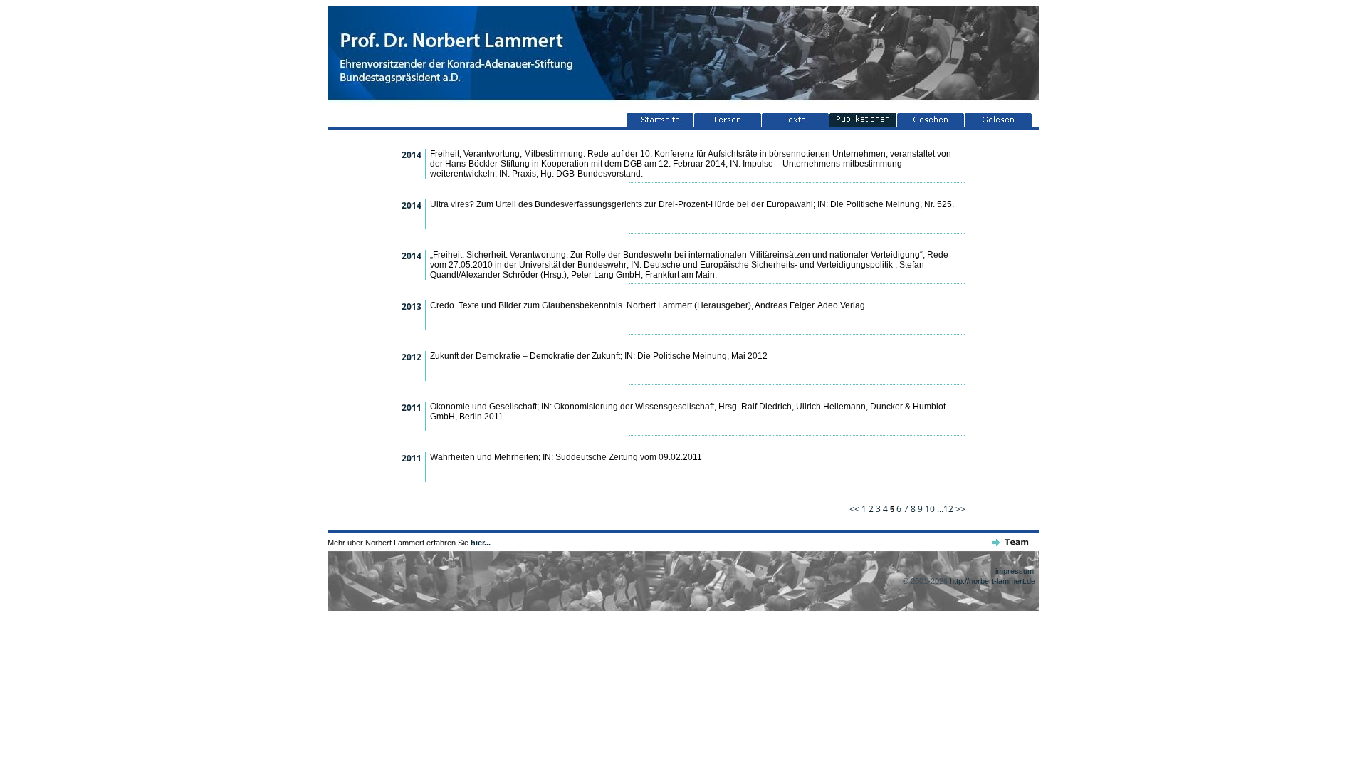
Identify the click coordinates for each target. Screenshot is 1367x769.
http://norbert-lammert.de (992, 581)
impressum (1014, 571)
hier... (481, 542)
